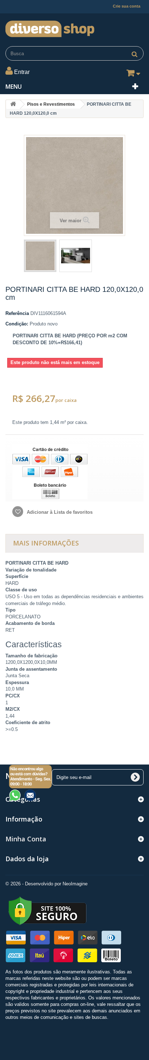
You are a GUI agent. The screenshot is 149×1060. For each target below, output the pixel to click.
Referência (17, 313)
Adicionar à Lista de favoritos (59, 512)
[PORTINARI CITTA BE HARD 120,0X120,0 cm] (40, 256)
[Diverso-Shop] (74, 27)
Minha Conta (25, 839)
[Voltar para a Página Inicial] (13, 104)
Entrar (22, 72)
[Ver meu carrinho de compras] (132, 74)
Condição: (16, 324)
